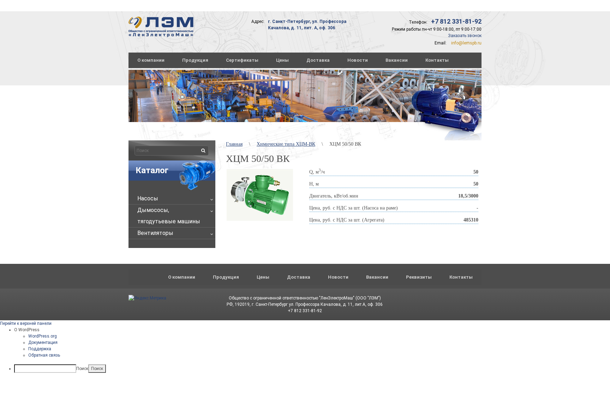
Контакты (437, 60)
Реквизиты (419, 277)
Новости (357, 60)
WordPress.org (42, 336)
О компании (151, 60)
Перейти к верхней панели (26, 323)
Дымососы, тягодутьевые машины (168, 216)
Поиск (82, 368)
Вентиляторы (155, 233)
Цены (282, 60)
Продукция (195, 60)
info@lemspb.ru (466, 43)
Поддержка (39, 348)
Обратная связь (44, 355)
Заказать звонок (465, 35)
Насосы (147, 198)
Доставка (318, 60)
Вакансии (396, 60)
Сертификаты (242, 60)
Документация (43, 342)
